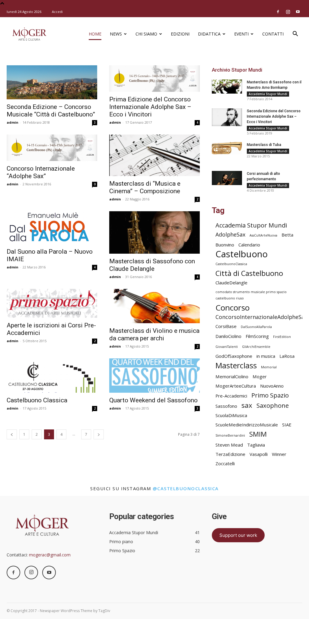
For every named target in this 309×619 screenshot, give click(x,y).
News (116, 34)
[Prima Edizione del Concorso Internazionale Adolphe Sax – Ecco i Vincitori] (154, 78)
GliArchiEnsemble (256, 347)
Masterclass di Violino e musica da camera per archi (154, 334)
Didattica (209, 34)
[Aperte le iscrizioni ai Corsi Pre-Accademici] (52, 303)
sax (246, 405)
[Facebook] (277, 11)
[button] (295, 34)
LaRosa (287, 356)
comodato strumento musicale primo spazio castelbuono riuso (251, 295)
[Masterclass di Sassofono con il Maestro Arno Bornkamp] (227, 86)
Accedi (57, 11)
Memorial (269, 367)
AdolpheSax (230, 234)
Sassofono (226, 406)
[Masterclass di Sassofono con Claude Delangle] (154, 232)
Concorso (232, 308)
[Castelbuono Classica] (52, 375)
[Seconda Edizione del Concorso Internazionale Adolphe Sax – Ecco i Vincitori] (227, 117)
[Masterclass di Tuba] (227, 148)
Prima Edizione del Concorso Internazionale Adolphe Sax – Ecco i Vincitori (150, 107)
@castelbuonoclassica (186, 488)
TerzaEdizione (230, 454)
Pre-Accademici (231, 396)
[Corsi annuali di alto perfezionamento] (227, 178)
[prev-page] (12, 434)
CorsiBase (226, 326)
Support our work (238, 535)
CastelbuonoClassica (231, 264)
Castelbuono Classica (37, 400)
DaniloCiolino (228, 336)
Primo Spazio (270, 395)
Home (95, 34)
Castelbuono (241, 254)
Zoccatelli (225, 463)
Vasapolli (259, 454)
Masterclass (236, 365)
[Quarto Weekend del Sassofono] (154, 375)
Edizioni (180, 34)
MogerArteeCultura (235, 386)
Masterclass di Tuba (264, 145)
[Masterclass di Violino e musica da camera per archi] (154, 306)
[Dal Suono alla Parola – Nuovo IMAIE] (52, 227)
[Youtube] (297, 11)
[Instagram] (287, 11)
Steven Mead (229, 445)
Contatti (273, 34)
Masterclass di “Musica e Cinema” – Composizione (144, 187)
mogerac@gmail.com (50, 555)
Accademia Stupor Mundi (268, 94)
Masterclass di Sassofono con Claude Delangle (152, 265)
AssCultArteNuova (263, 235)
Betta (287, 235)
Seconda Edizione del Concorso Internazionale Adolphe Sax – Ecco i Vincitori (274, 116)
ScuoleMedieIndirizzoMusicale (246, 425)
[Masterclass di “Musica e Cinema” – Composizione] (154, 155)
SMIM (258, 434)
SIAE (286, 425)
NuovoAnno (272, 386)
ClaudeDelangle (231, 283)
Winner (279, 454)
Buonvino (224, 245)
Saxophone (272, 405)
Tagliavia (256, 445)
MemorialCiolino (231, 376)
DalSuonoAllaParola (256, 327)
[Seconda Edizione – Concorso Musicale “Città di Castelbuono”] (52, 82)
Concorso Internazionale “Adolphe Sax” (41, 172)
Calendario (249, 245)
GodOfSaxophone (233, 356)
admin (12, 122)
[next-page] (99, 434)
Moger (260, 376)
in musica (265, 356)
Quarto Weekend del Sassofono (153, 400)
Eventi (241, 34)
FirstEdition (282, 337)
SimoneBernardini (230, 435)
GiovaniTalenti (226, 347)
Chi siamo (146, 34)
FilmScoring (257, 336)
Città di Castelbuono (249, 273)
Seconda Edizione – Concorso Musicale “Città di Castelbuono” (51, 110)
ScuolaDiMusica (231, 415)
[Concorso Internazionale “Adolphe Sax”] (52, 148)
